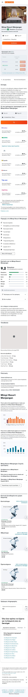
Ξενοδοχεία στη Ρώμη (9, 657)
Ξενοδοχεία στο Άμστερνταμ (11, 651)
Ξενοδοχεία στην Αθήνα (9, 655)
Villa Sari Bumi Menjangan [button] (7, 584)
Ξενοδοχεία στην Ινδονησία (7, 691)
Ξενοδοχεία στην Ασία (19, 689)
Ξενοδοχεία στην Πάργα (9, 639)
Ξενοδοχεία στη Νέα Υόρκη (10, 641)
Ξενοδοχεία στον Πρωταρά (10, 637)
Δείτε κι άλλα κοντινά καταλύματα (21, 502)
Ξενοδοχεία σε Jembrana (7, 692)
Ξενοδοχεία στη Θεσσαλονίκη (11, 643)
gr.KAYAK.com (4, 689)
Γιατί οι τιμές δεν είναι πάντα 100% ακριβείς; (11, 682)
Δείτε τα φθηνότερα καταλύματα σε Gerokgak (21, 533)
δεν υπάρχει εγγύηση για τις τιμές (9, 673)
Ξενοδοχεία (11, 689)
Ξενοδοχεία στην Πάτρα (9, 647)
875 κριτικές (19, 29)
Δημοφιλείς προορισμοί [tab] (9, 627)
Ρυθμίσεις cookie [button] (5, 211)
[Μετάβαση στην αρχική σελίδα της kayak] (9, 2)
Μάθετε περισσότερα (7, 204)
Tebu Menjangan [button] (5, 552)
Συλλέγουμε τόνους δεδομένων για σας (13, 679)
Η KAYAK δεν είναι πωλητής (9, 677)
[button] (2, 2)
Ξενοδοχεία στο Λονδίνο (9, 649)
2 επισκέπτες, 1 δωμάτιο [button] (9, 39)
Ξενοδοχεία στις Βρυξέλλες (10, 645)
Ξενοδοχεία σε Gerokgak (19, 692)
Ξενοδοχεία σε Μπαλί (19, 691)
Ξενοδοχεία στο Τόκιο (9, 653)
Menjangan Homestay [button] (6, 521)
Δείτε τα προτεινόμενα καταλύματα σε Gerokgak (21, 565)
